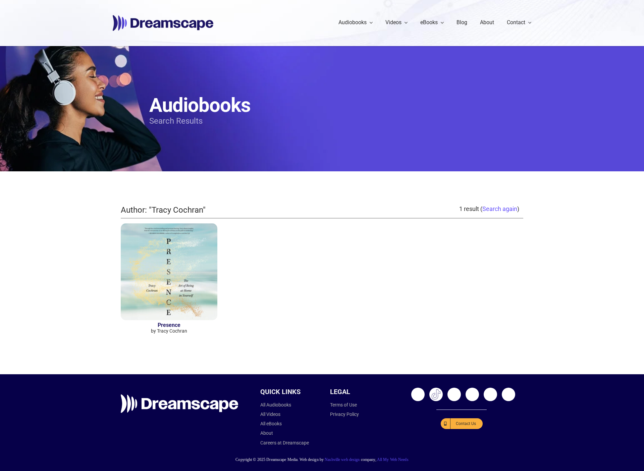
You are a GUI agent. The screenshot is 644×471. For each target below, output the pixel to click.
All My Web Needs (393, 459)
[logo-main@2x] (163, 17)
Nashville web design (342, 459)
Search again (499, 208)
